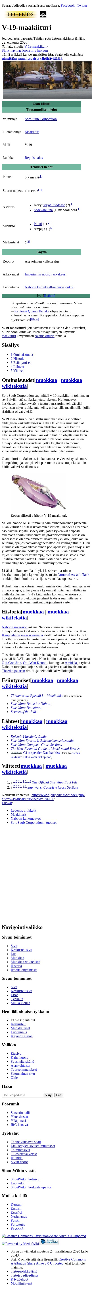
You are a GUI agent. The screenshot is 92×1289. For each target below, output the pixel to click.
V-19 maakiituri (35, 46)
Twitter (82, 5)
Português (18, 1224)
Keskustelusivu (21, 950)
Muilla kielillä (20, 1003)
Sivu (14, 946)
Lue (13, 954)
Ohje (14, 1077)
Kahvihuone (19, 1057)
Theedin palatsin (13, 671)
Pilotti (38, 224)
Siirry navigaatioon (15, 50)
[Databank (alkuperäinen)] (16, 753)
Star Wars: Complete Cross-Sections (36, 745)
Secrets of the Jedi (23, 712)
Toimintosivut (20, 1150)
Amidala (71, 663)
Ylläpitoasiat (19, 1121)
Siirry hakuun (38, 50)
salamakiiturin (44, 336)
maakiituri (9, 336)
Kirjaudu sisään (22, 1036)
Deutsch (16, 1204)
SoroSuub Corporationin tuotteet (33, 822)
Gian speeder (32, 753)
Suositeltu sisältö (22, 1061)
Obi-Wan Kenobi (35, 663)
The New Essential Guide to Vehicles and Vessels (45, 749)
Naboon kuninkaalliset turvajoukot (49, 287)
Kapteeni (20, 311)
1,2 (25, 781)
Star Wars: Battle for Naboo (30, 704)
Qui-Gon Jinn (11, 663)
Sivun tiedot (19, 1162)
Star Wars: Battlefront (26, 708)
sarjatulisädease (54, 205)
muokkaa (46, 380)
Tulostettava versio (24, 1154)
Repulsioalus (34, 158)
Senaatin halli (20, 1113)
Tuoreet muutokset (24, 1069)
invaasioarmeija (32, 635)
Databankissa (52, 753)
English (16, 1208)
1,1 (20, 781)
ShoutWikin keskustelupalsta (31, 1187)
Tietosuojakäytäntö (24, 1271)
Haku (7, 1086)
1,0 (15, 781)
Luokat (7, 803)
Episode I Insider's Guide (28, 737)
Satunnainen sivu (23, 1073)
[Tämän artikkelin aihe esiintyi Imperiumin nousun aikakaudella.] (43, 16)
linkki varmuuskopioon (37, 757)
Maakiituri (32, 132)
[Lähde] (49, 295)
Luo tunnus (19, 1032)
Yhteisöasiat (19, 1117)
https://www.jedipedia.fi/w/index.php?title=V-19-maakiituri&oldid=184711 (43, 797)
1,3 (29, 781)
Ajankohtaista (20, 1065)
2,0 (15, 786)
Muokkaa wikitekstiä (25, 962)
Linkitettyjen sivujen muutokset (33, 1146)
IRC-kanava (19, 1125)
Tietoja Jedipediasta (24, 1275)
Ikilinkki (17, 1158)
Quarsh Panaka (38, 311)
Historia (16, 966)
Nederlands (19, 1216)
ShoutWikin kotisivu (25, 1179)
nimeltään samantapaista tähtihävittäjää (32, 58)
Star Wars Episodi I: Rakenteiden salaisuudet (42, 741)
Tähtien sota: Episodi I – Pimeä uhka (37, 696)
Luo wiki (17, 1183)
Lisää (14, 995)
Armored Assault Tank (73, 575)
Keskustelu (18, 1024)
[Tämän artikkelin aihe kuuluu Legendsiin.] (21, 16)
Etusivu (16, 1053)
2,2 (25, 786)
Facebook (68, 5)
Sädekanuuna (43, 210)
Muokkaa (17, 958)
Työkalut (17, 999)
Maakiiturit (18, 814)
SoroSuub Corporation (41, 119)
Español (16, 1212)
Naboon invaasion (14, 627)
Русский (17, 1228)
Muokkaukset (20, 1028)
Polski (15, 1220)
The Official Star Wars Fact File (54, 782)
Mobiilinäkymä (21, 1283)
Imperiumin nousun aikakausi (45, 274)
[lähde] (34, 319)
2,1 (20, 786)
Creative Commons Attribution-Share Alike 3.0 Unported (48, 1261)
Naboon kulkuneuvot (26, 818)
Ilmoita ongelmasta (24, 970)
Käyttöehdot (19, 1279)
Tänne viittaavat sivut (26, 1142)
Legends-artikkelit (23, 810)
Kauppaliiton (11, 635)
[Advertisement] (46, 874)
